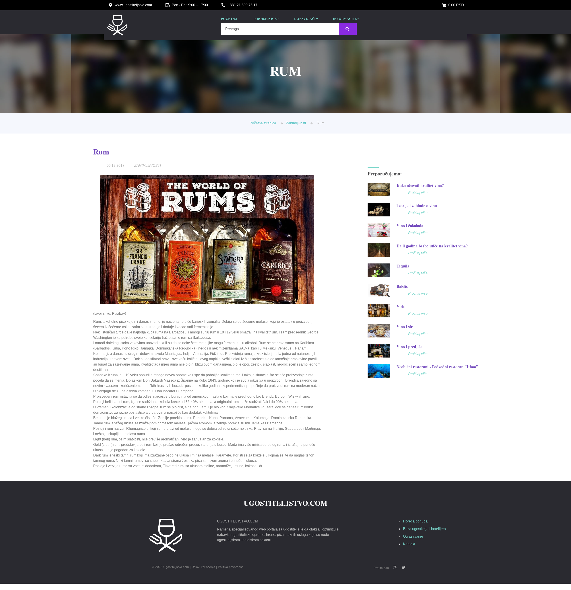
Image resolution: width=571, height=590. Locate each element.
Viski (401, 306)
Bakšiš (402, 286)
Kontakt (409, 544)
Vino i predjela (409, 346)
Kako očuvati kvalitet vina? (420, 185)
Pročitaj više (418, 193)
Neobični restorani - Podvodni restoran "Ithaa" (437, 367)
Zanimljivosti (296, 123)
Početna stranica (263, 123)
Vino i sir (405, 326)
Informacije (345, 19)
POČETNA (229, 19)
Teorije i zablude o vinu (417, 205)
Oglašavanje (413, 536)
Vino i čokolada (410, 225)
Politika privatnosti (230, 567)
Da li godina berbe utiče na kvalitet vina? (432, 246)
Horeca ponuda (415, 521)
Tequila (403, 266)
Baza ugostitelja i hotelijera (424, 529)
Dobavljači (305, 19)
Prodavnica (265, 19)
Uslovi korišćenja (203, 567)
